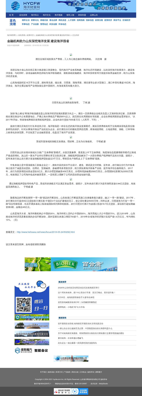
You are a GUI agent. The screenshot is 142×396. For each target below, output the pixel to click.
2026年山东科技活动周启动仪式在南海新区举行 (78, 287)
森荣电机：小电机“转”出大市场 (71, 307)
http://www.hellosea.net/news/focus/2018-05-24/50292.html (46, 232)
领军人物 (70, 15)
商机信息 (62, 20)
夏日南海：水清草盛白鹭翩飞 (70, 338)
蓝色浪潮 (23, 15)
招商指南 (81, 20)
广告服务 (67, 372)
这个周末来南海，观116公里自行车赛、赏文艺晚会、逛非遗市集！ (87, 292)
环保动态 (62, 24)
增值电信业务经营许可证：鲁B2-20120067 (71, 383)
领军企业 (26, 20)
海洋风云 (35, 15)
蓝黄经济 (108, 20)
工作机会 (83, 372)
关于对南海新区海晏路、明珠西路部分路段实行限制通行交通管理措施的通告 (91, 333)
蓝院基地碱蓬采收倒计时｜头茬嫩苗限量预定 (77, 302)
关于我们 (43, 372)
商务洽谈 (75, 372)
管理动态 (44, 24)
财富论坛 (35, 20)
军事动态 (26, 24)
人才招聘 (71, 20)
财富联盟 (82, 15)
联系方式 (59, 372)
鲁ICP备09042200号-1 (42, 383)
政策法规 (99, 20)
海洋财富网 (11, 35)
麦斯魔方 (98, 372)
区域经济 (126, 20)
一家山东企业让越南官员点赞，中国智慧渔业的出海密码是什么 (85, 328)
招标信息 (90, 20)
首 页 (11, 15)
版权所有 (91, 372)
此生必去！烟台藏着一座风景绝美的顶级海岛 (77, 342)
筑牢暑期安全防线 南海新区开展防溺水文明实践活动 (80, 323)
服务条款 (51, 372)
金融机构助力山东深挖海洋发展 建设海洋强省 (53, 35)
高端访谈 (44, 20)
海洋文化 (47, 15)
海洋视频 (58, 15)
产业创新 (35, 24)
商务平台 (117, 20)
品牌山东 (94, 15)
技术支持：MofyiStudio (99, 383)
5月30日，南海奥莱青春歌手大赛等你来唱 (76, 297)
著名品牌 (53, 20)
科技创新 (53, 24)
